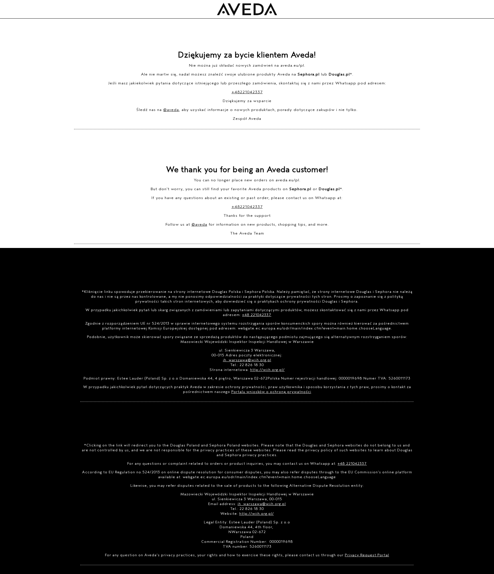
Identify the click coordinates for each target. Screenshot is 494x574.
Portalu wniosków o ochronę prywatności (271, 392)
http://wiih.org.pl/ (267, 370)
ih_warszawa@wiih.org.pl (247, 360)
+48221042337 (247, 92)
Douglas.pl (339, 74)
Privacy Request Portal (367, 555)
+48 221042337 (256, 315)
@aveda (171, 109)
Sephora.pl (309, 74)
